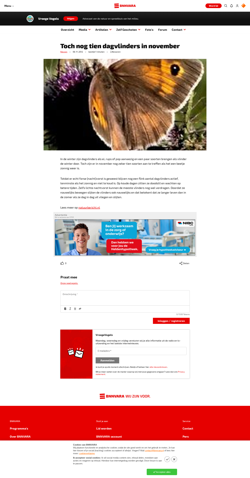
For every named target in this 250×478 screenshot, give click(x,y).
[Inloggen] (237, 6)
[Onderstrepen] (75, 309)
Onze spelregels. (69, 283)
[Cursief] (70, 309)
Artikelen (101, 29)
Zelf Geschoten (126, 29)
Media (83, 29)
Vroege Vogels (48, 18)
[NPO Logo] (243, 5)
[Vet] (65, 309)
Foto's (149, 29)
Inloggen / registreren (171, 320)
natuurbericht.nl (89, 207)
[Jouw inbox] (231, 5)
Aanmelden (107, 360)
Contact (177, 29)
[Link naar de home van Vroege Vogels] (30, 18)
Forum (162, 29)
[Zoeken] (225, 6)
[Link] (80, 309)
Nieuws (63, 52)
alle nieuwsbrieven (158, 367)
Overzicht (67, 29)
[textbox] (125, 297)
